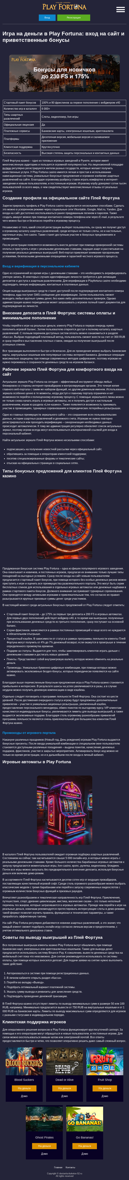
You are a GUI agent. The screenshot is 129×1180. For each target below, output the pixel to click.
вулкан (7, 168)
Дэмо (24, 1096)
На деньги (24, 1088)
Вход (47, 17)
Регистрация (74, 17)
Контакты (70, 1167)
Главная (58, 1167)
